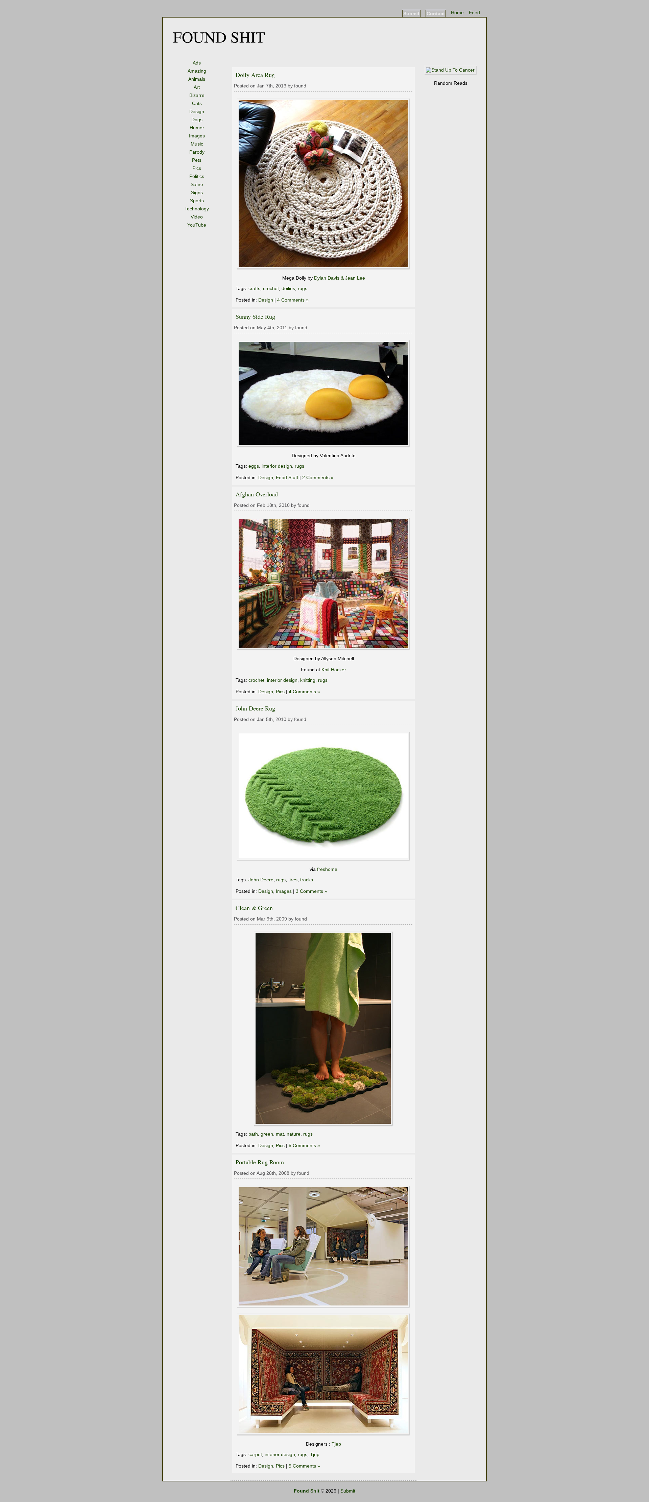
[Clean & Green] (323, 1125)
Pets (196, 160)
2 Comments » (318, 477)
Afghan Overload (257, 494)
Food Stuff (287, 477)
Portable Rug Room (260, 1162)
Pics (196, 168)
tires (292, 879)
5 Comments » (304, 1145)
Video (197, 216)
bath (253, 1134)
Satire (197, 184)
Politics (196, 176)
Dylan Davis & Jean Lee (339, 278)
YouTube (196, 225)
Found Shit (219, 36)
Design (196, 111)
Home (457, 12)
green (267, 1134)
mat (280, 1134)
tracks (306, 879)
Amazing (197, 71)
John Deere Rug (255, 708)
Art (197, 87)
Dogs (196, 119)
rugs (302, 288)
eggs (253, 466)
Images (197, 135)
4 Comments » (293, 300)
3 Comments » (311, 891)
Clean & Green (254, 908)
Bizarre (197, 95)
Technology (197, 208)
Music (197, 144)
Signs (197, 192)
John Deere (260, 879)
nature (294, 1134)
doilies (288, 288)
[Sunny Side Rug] (323, 445)
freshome (327, 869)
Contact (436, 13)
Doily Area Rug (255, 75)
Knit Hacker (333, 669)
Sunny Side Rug (255, 316)
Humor (197, 127)
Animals (196, 79)
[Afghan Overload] (323, 648)
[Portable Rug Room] (323, 1306)
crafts (254, 288)
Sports (197, 200)
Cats (197, 103)
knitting (307, 680)
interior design (277, 466)
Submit (411, 13)
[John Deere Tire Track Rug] (323, 859)
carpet (255, 1454)
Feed (474, 12)
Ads (197, 63)
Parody (197, 152)
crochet (271, 288)
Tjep (336, 1444)
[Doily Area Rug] (323, 268)
